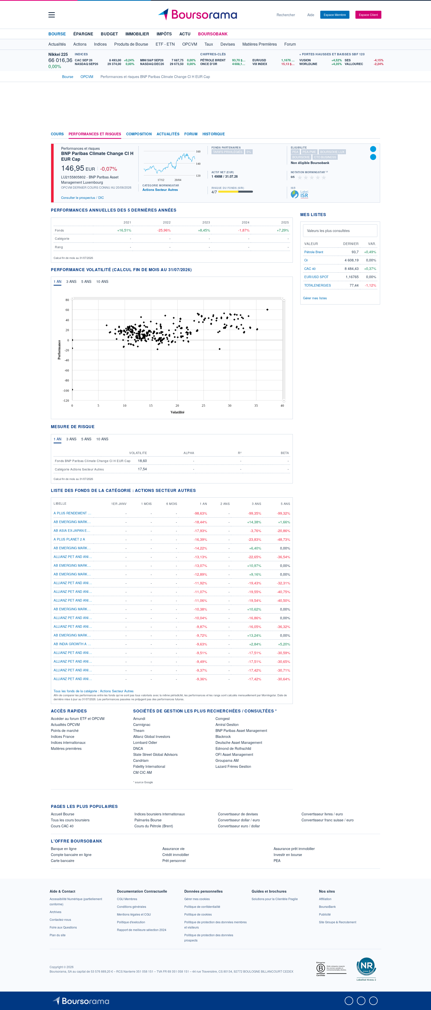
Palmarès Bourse (148, 819)
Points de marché (65, 730)
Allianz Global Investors (151, 736)
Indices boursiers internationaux (159, 813)
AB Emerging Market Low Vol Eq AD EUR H (91, 547)
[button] (51, 15)
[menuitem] (177, 298)
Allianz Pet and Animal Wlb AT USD (85, 678)
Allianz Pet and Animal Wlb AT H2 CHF (87, 556)
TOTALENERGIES (317, 285)
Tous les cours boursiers (70, 819)
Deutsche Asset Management (239, 742)
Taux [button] (209, 44)
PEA (277, 860)
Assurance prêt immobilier (294, 848)
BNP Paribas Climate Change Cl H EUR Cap (97, 156)
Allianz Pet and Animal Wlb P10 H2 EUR (88, 626)
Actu (185, 34)
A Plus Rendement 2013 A (76, 513)
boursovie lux (332, 152)
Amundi (139, 718)
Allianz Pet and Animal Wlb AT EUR (85, 652)
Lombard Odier (145, 742)
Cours (57, 134)
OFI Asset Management (234, 754)
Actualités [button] (57, 44)
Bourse (57, 34)
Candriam (141, 760)
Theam (138, 730)
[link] (55, 912)
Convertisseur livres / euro (322, 813)
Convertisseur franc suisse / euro (328, 819)
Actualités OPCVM (65, 724)
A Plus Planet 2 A (69, 539)
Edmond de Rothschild (233, 748)
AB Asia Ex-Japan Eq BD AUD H (80, 530)
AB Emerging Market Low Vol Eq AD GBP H (91, 609)
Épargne (83, 34)
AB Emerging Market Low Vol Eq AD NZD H (91, 574)
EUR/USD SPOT (316, 276)
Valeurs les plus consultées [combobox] (328, 230)
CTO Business (325, 157)
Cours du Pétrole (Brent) (153, 825)
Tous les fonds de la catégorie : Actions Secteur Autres (94, 691)
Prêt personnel (174, 860)
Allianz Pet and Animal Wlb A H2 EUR (86, 591)
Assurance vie (173, 848)
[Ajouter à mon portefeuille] (373, 149)
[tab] (57, 282)
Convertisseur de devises (238, 813)
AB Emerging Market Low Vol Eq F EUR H (90, 565)
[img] (324, 177)
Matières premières (66, 748)
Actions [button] (80, 44)
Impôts (164, 34)
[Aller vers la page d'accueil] (213, 14)
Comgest (223, 718)
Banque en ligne (64, 848)
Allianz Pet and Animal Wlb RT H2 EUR (87, 617)
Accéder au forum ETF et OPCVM (78, 718)
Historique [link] (214, 134)
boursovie (301, 157)
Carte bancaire (62, 860)
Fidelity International (149, 766)
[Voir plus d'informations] (180, 210)
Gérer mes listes (315, 298)
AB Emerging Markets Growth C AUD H (88, 521)
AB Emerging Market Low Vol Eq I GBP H (90, 635)
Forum (290, 44)
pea (295, 152)
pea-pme (309, 152)
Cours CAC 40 (62, 825)
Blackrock (223, 736)
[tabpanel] (172, 354)
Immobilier (137, 34)
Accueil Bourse (62, 813)
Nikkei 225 (58, 54)
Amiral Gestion (227, 724)
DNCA (138, 748)
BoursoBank (213, 34)
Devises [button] (227, 44)
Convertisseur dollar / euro (239, 819)
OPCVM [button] (189, 44)
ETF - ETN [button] (165, 44)
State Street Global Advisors (155, 754)
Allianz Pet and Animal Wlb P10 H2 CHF (88, 582)
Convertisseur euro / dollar (239, 825)
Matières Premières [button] (259, 44)
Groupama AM (227, 760)
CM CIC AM (142, 772)
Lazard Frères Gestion (233, 766)
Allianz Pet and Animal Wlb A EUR (84, 661)
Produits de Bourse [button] (131, 44)
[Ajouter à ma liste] (373, 157)
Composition (139, 134)
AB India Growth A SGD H (76, 643)
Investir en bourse (288, 854)
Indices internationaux (68, 742)
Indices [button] (100, 44)
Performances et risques (95, 134)
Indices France (62, 736)
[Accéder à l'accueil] (53, 76)
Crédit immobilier (175, 854)
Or (306, 260)
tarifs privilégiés (227, 152)
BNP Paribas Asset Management (241, 730)
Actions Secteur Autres (160, 189)
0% (249, 152)
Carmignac (141, 724)
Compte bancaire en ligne (71, 854)
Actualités (168, 134)
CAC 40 (310, 268)
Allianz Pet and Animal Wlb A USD (84, 670)
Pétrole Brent (313, 251)
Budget (109, 34)
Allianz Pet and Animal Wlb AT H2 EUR (87, 600)
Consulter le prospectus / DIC (82, 197)
